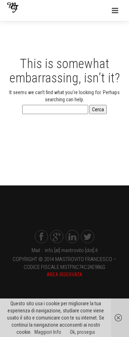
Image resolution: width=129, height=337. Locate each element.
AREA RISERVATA (64, 274)
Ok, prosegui (82, 332)
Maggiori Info (47, 332)
